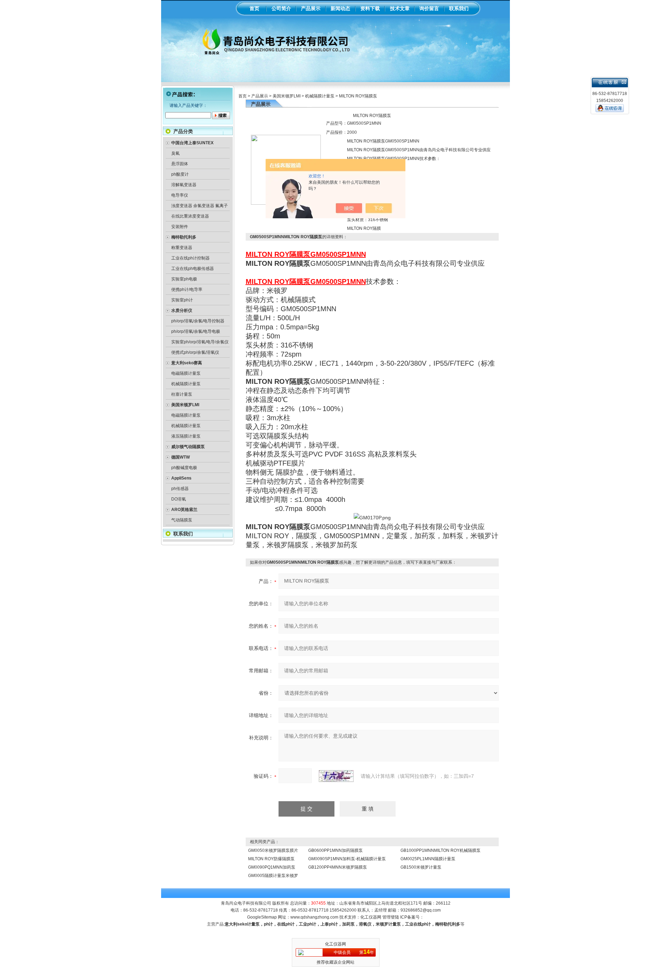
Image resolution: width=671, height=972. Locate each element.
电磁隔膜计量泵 (186, 373)
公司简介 (281, 8)
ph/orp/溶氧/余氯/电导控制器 (197, 321)
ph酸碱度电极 (184, 467)
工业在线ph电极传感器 (192, 268)
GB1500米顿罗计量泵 (421, 867)
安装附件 (179, 226)
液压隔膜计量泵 (186, 436)
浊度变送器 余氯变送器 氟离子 (199, 205)
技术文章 (400, 8)
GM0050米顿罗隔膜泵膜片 (273, 850)
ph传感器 (180, 488)
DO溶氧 (178, 499)
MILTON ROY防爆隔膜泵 (271, 858)
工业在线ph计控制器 (190, 258)
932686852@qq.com (421, 910)
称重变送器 (181, 247)
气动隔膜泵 (181, 520)
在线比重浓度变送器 (190, 216)
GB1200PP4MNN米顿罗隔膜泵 (337, 867)
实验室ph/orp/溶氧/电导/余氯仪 (200, 341)
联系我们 (459, 8)
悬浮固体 (179, 163)
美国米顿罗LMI (287, 96)
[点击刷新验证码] (336, 776)
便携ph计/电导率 (186, 289)
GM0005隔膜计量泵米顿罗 (273, 875)
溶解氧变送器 (183, 184)
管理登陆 (390, 917)
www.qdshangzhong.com (314, 917)
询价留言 (429, 8)
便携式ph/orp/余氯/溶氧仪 (195, 352)
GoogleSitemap (262, 917)
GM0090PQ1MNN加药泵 (271, 867)
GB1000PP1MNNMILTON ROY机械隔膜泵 (441, 850)
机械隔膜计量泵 (186, 383)
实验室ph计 (182, 300)
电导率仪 (179, 195)
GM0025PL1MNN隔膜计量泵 (428, 858)
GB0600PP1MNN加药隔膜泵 (335, 850)
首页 (254, 8)
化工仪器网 (370, 917)
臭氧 (175, 153)
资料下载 (370, 8)
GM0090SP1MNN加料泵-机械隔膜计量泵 (347, 858)
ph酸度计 (180, 174)
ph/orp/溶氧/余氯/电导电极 (195, 331)
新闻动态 (340, 8)
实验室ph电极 (184, 279)
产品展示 (310, 8)
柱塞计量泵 (181, 394)
